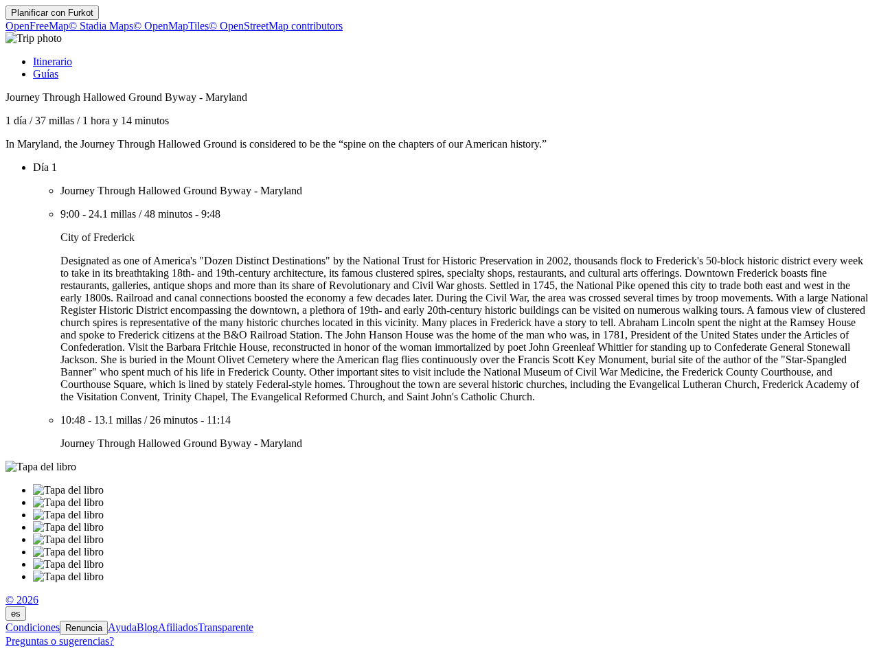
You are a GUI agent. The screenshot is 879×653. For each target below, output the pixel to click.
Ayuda (122, 627)
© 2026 (21, 600)
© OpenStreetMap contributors (276, 26)
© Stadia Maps (101, 26)
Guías (45, 74)
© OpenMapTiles (171, 26)
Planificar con (52, 13)
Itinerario (52, 61)
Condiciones (32, 627)
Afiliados (178, 627)
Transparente (225, 627)
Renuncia (83, 628)
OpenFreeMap (37, 26)
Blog (147, 627)
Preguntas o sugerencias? (59, 641)
